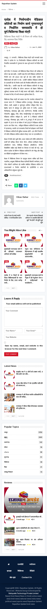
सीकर (6, 447)
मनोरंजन (32, 564)
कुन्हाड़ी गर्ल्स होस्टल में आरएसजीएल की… (29, 517)
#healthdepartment (15, 175)
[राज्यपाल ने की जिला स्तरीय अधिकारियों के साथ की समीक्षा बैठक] (9, 397)
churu (6, 452)
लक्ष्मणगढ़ (6, 442)
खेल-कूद (13, 577)
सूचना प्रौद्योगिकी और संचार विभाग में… (28, 528)
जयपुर (11, 43)
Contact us (27, 577)
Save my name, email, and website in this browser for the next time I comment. (24, 347)
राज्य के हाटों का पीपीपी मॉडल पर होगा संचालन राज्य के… (23, 508)
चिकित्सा (6, 43)
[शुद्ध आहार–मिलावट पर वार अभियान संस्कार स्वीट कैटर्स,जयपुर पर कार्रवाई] (9, 542)
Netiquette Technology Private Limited (23, 593)
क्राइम (9, 571)
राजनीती (20, 564)
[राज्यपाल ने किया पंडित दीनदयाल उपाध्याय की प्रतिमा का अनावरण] (9, 409)
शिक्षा (16, 43)
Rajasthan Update (9, 4)
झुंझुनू (5, 437)
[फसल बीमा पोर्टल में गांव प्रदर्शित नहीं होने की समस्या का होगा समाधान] (9, 386)
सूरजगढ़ (6, 457)
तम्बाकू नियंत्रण (8, 472)
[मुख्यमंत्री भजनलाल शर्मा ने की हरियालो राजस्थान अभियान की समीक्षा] (13, 240)
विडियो (32, 571)
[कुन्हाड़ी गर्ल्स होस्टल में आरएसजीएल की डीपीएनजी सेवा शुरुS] (9, 519)
